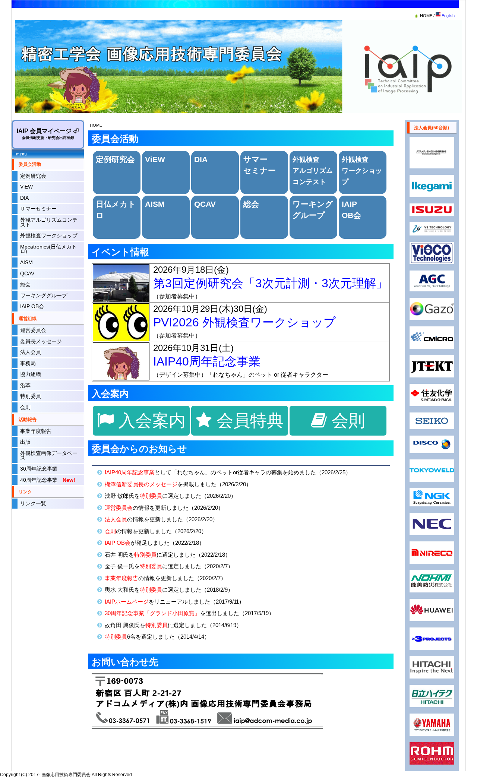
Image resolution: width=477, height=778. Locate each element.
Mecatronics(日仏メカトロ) (48, 249)
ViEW (26, 186)
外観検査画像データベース (49, 455)
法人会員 (30, 352)
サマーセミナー (38, 208)
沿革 (25, 385)
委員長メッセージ (41, 341)
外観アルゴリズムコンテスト (49, 222)
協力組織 (30, 374)
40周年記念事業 (47, 480)
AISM (26, 262)
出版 (25, 442)
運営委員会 (33, 330)
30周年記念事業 (38, 469)
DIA (24, 198)
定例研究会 (33, 176)
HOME (426, 15)
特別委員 (30, 396)
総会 (25, 284)
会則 (25, 407)
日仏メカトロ (116, 209)
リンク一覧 (33, 503)
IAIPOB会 (351, 209)
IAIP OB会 (32, 306)
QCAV (27, 273)
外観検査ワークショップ (49, 235)
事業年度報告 (35, 431)
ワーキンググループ (43, 295)
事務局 (28, 363)
